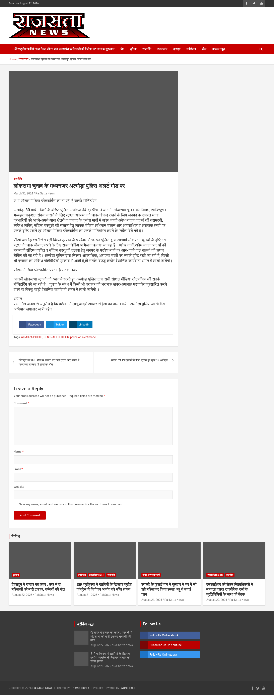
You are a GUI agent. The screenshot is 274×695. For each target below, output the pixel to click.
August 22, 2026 (22, 594)
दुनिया (133, 49)
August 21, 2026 (87, 594)
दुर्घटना (16, 575)
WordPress (128, 688)
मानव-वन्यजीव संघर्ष (151, 575)
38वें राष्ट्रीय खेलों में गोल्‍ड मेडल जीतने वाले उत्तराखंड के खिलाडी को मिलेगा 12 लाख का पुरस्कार (63, 49)
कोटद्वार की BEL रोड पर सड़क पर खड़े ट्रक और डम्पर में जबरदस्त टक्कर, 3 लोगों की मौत (49, 362)
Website (19, 487)
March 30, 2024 (23, 193)
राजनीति (146, 49)
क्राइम (177, 49)
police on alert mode (83, 337)
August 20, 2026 (216, 599)
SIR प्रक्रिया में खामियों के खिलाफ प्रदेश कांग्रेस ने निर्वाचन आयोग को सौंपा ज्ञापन (104, 587)
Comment (21, 403)
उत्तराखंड (162, 49)
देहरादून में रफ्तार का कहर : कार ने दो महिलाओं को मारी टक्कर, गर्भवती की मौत (38, 587)
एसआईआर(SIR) (96, 575)
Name (19, 451)
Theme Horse (80, 688)
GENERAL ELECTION (56, 337)
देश (122, 49)
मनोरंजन (191, 49)
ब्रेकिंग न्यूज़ (85, 624)
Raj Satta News (45, 193)
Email (18, 469)
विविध (15, 536)
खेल (204, 49)
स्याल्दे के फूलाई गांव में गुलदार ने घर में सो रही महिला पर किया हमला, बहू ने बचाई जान (168, 589)
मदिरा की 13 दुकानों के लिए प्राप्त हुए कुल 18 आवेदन (139, 360)
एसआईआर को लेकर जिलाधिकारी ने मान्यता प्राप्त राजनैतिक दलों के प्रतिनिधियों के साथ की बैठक (229, 589)
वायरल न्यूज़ (218, 49)
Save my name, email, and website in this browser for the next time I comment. (71, 504)
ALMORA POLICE (32, 337)
